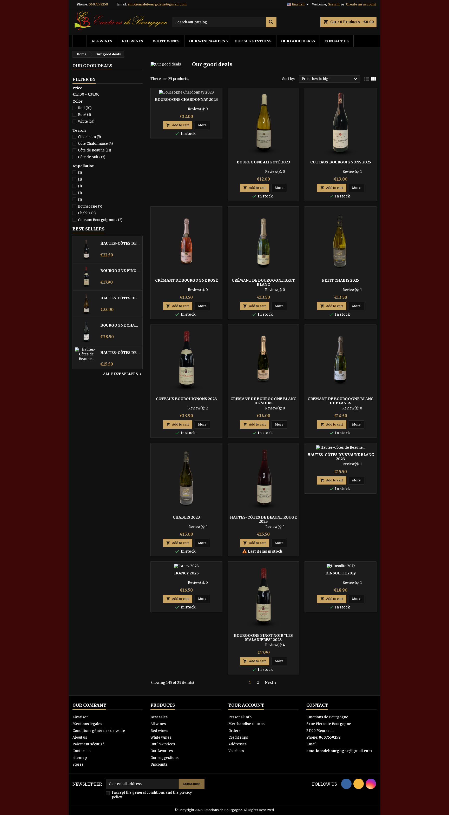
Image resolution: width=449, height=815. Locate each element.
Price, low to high (330, 79)
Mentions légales (87, 724)
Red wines (132, 41)
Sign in (334, 4)
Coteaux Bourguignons (100, 220)
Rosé (84, 114)
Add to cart (177, 125)
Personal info (240, 717)
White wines (166, 41)
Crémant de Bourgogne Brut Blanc (263, 282)
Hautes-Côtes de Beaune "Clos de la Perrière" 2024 (120, 243)
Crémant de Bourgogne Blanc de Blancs (340, 400)
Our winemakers (207, 41)
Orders (234, 730)
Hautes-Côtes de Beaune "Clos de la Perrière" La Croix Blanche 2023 (120, 298)
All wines (101, 41)
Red (84, 108)
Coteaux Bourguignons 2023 (186, 398)
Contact (317, 705)
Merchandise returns (246, 724)
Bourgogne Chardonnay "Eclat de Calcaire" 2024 (120, 325)
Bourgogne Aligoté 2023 (263, 162)
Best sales (159, 717)
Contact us (337, 41)
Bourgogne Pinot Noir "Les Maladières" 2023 (120, 271)
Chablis (87, 213)
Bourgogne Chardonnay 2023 (186, 99)
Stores (77, 764)
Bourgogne (90, 206)
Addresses (237, 744)
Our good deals (298, 41)
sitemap (79, 758)
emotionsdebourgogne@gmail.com (157, 4)
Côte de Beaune (94, 150)
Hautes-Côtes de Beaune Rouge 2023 (263, 519)
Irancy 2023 (186, 573)
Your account (246, 705)
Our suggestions (253, 41)
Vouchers (236, 751)
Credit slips (238, 737)
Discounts (158, 764)
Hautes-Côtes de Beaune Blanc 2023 (120, 352)
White (86, 121)
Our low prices (162, 744)
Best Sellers (88, 228)
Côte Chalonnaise (95, 143)
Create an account (361, 4)
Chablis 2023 (186, 517)
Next (271, 682)
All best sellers (123, 374)
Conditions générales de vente (98, 730)
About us (79, 737)
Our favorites (161, 751)
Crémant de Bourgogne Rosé (186, 280)
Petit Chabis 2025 (340, 280)
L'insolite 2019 (340, 573)
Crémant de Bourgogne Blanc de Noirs (263, 400)
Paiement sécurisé (88, 744)
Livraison (80, 717)
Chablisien (89, 137)
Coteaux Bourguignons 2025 (340, 162)
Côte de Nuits (91, 157)
